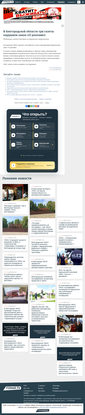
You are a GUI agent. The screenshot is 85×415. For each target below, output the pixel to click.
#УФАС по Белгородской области (25, 99)
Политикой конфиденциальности (53, 407)
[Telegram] (33, 106)
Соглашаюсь (43, 410)
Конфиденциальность (60, 391)
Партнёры (56, 386)
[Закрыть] (62, 25)
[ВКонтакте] (26, 106)
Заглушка (41, 391)
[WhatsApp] (31, 106)
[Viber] (38, 106)
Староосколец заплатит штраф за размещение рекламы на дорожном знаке (27, 88)
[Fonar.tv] (7, 2)
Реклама (56, 388)
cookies (38, 399)
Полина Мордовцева (55, 68)
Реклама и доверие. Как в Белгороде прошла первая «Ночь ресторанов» (26, 78)
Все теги (26, 388)
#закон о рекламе (45, 99)
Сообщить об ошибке (28, 392)
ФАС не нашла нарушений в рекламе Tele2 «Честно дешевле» (24, 95)
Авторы (40, 388)
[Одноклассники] (36, 106)
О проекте (41, 386)
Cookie (19, 405)
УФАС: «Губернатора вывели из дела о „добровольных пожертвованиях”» (27, 90)
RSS (25, 386)
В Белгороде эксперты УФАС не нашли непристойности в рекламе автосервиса (28, 80)
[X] (29, 106)
